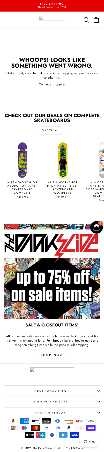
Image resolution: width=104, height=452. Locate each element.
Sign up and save (51, 401)
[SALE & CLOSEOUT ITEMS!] (52, 271)
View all (52, 130)
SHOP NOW (52, 355)
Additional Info (51, 391)
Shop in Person (50, 412)
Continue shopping (52, 84)
